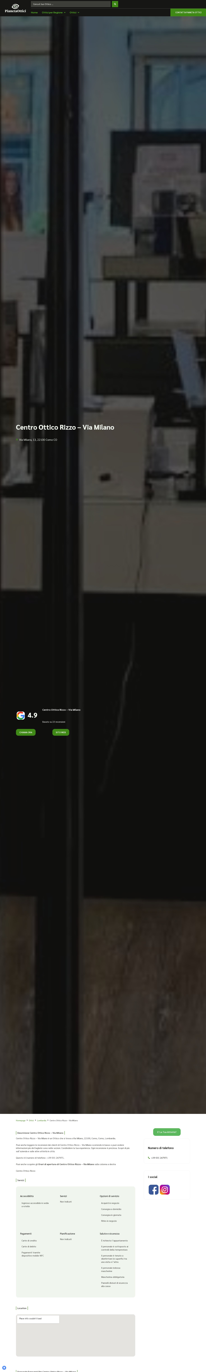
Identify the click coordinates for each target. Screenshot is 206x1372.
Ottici (31, 1120)
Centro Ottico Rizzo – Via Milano (61, 709)
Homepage (21, 1120)
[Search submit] (115, 4)
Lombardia (41, 1120)
